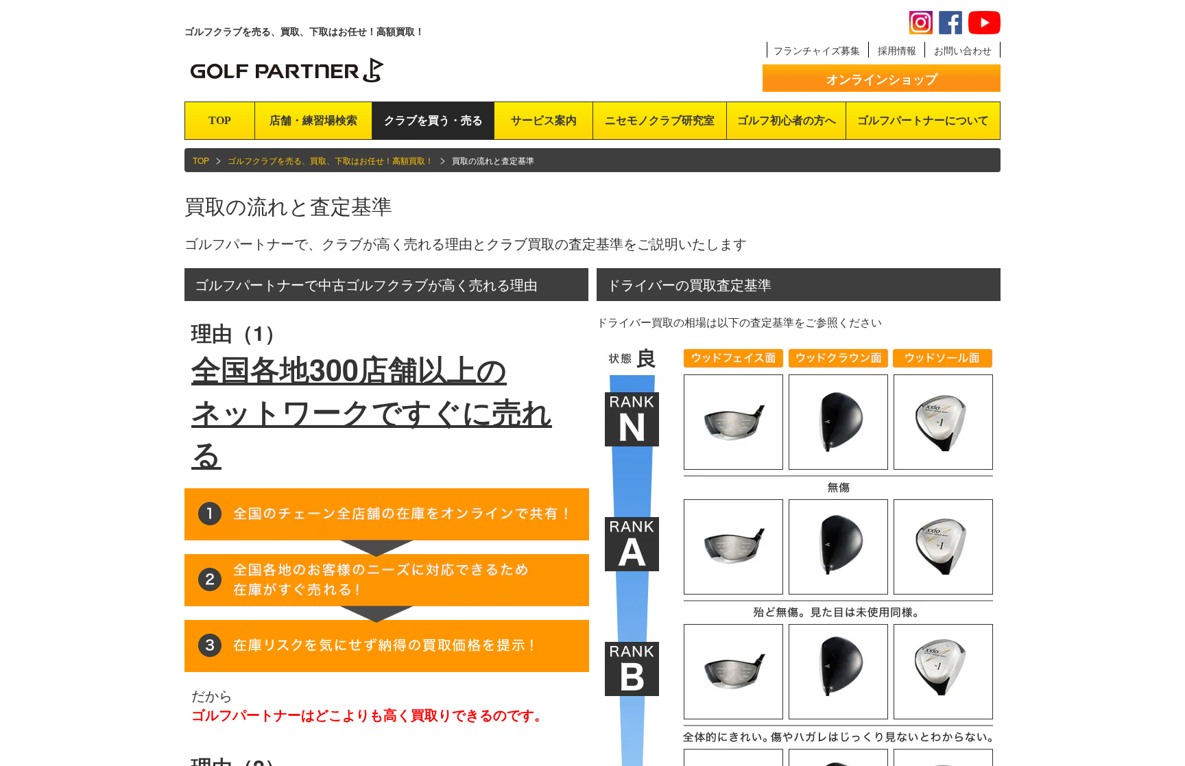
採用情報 (897, 50)
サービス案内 (544, 120)
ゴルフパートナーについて (923, 120)
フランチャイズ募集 (817, 50)
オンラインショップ (881, 79)
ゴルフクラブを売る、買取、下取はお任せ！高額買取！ (330, 160)
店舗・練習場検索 (313, 120)
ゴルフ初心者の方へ (786, 120)
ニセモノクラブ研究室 (660, 120)
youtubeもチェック (984, 22)
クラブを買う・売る (433, 120)
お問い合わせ (963, 50)
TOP (219, 120)
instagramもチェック (921, 22)
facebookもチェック (950, 22)
